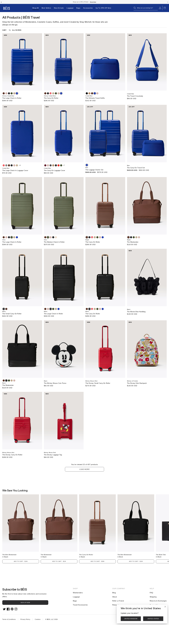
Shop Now (93, 2)
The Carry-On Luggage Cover (54, 170)
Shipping (153, 597)
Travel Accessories (80, 605)
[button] (146, 8)
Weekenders (78, 593)
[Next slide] (167, 2)
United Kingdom (130, 618)
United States (153, 618)
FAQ (151, 593)
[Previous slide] (1, 2)
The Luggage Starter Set (94, 170)
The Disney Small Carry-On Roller (97, 383)
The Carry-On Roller (51, 98)
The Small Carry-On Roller (11, 314)
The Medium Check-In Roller (54, 242)
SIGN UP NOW (25, 602)
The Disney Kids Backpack (137, 383)
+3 (20, 165)
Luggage (76, 597)
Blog (114, 593)
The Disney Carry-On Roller (12, 455)
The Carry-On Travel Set (136, 168)
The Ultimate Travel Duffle (95, 98)
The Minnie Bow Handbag (136, 311)
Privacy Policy (25, 619)
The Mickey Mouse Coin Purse (55, 383)
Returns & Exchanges (158, 601)
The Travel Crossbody (135, 96)
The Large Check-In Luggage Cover (15, 170)
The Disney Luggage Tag (53, 455)
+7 (64, 165)
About (114, 597)
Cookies (37, 619)
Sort (4, 30)
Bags (75, 601)
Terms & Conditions (9, 619)
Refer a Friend (118, 601)
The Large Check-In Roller (11, 98)
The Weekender (132, 242)
